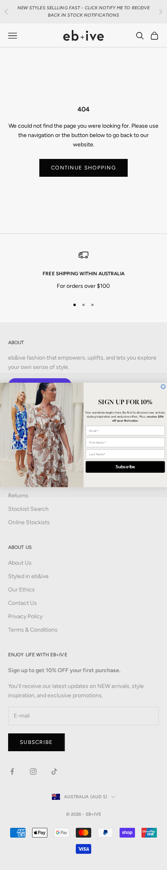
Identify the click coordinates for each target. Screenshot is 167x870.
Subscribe (125, 467)
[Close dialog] (163, 386)
